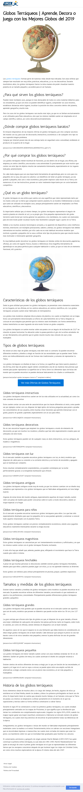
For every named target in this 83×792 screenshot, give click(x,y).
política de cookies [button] (23, 789)
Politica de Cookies (10, 767)
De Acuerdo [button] (73, 788)
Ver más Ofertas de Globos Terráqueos (40, 382)
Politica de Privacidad (11, 770)
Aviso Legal (8, 763)
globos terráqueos (13, 79)
